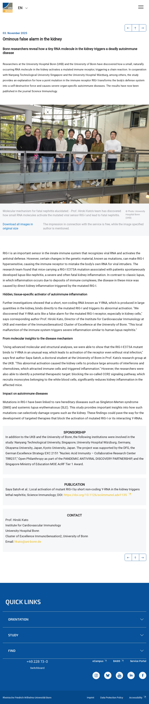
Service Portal (138, 661)
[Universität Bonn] (8, 7)
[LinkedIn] (131, 676)
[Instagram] (96, 676)
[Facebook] (142, 676)
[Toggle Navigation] (141, 7)
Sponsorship (75, 432)
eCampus (97, 661)
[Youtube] (119, 676)
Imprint (90, 697)
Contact (74, 515)
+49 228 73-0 (37, 661)
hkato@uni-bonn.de (28, 541)
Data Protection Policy (111, 697)
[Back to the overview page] (135, 28)
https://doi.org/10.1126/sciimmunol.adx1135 (95, 495)
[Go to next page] (142, 28)
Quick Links (23, 601)
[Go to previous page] (128, 28)
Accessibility (135, 697)
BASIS (116, 661)
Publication (74, 484)
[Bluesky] (107, 676)
